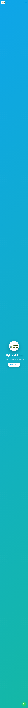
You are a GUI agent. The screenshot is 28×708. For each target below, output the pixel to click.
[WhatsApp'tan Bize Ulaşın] (24, 704)
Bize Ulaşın (15, 365)
